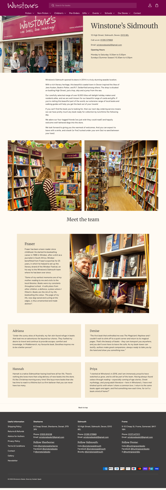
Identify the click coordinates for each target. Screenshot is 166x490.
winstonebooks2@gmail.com (109, 45)
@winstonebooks (49, 449)
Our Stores (123, 13)
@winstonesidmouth (94, 452)
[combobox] (93, 5)
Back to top (83, 408)
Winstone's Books (19, 479)
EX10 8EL (125, 35)
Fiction (28, 13)
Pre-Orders (74, 13)
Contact (137, 13)
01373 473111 (134, 434)
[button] (156, 5)
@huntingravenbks (131, 452)
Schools (108, 13)
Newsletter (13, 460)
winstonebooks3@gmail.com (140, 437)
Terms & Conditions (16, 446)
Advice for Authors (16, 436)
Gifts (84, 13)
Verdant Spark (36, 479)
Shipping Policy (15, 426)
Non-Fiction (42, 13)
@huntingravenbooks (135, 446)
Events (96, 13)
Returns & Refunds (16, 431)
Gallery (11, 456)
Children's (58, 13)
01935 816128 (46, 434)
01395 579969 (106, 40)
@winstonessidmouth (91, 446)
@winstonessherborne (48, 446)
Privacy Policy (14, 441)
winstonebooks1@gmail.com (51, 437)
